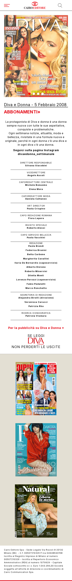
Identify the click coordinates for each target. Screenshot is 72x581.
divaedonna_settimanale (36, 154)
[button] (29, 93)
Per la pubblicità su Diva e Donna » (36, 328)
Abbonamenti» (22, 111)
